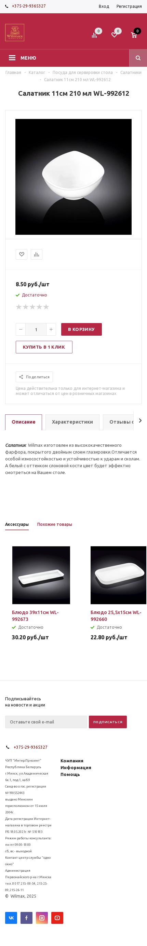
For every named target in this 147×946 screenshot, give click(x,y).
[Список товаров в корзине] (137, 37)
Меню (28, 58)
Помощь (70, 774)
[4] (39, 307)
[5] (46, 307)
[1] (19, 307)
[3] (32, 307)
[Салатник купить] (73, 233)
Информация (76, 767)
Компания (72, 760)
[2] (26, 307)
